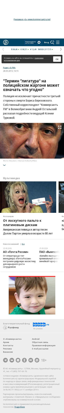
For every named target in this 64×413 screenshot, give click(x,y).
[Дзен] (18, 360)
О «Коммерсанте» (12, 339)
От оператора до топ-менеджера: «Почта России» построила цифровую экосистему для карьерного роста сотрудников (19, 261)
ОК (57, 59)
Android (35, 339)
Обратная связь (40, 342)
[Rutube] (30, 360)
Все (23, 244)
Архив (6, 342)
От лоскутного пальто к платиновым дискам (22, 222)
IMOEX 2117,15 (44, 49)
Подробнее (19, 406)
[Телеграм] (5, 360)
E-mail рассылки (40, 348)
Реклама (7, 348)
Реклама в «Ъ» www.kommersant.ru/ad (32, 19)
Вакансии (8, 351)
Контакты (8, 345)
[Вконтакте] (11, 360)
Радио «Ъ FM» (9, 67)
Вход (46, 42)
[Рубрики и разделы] (57, 42)
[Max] (37, 360)
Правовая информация (43, 345)
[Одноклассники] (24, 360)
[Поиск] (52, 42)
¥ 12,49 (33, 49)
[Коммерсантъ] (5, 42)
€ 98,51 (24, 49)
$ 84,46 (14, 49)
